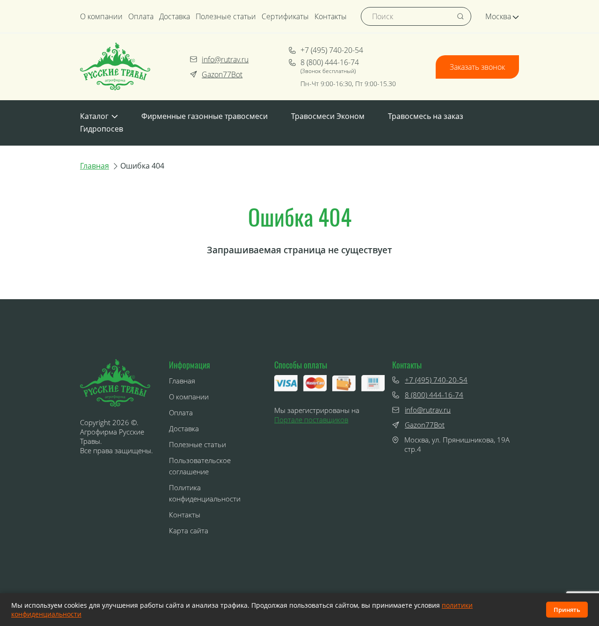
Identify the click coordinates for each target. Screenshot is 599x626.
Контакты (330, 16)
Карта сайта (188, 530)
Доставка (174, 16)
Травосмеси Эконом (328, 116)
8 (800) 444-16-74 (329, 62)
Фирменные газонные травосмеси (204, 116)
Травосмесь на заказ (425, 116)
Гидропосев (101, 129)
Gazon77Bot (222, 74)
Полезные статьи (226, 16)
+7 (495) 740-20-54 (331, 50)
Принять (567, 609)
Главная (94, 166)
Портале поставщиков (311, 419)
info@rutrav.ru (225, 59)
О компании (101, 16)
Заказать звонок (477, 67)
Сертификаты (285, 16)
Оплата (140, 16)
